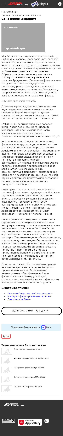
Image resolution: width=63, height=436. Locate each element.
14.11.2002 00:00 (9, 12)
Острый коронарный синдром (28, 386)
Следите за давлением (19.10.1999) (29, 368)
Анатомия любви (18, 299)
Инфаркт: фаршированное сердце (29, 296)
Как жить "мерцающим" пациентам (29, 293)
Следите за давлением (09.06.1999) (29, 377)
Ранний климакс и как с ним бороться (31, 358)
